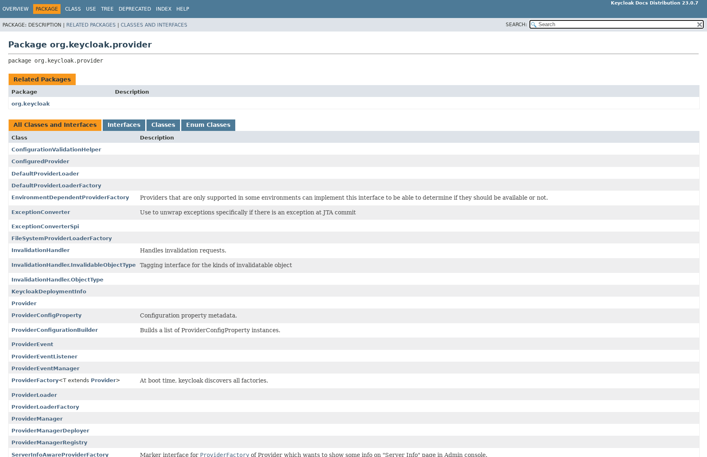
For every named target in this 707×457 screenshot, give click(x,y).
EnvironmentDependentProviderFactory (70, 197)
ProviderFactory (35, 380)
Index (163, 9)
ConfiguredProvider (40, 161)
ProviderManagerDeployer (50, 431)
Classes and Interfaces (154, 25)
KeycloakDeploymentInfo (48, 291)
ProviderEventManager (45, 368)
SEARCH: (516, 24)
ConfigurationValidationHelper (56, 149)
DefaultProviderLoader (45, 174)
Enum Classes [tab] (208, 125)
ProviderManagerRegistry (49, 442)
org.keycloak (30, 104)
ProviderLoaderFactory (45, 407)
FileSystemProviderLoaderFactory (61, 238)
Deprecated (135, 9)
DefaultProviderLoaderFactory (56, 185)
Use (91, 9)
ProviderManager (37, 419)
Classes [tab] (163, 125)
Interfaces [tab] (124, 125)
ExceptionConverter (40, 212)
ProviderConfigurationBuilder (54, 330)
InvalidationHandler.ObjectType (57, 280)
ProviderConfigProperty (46, 315)
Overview (15, 9)
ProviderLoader (34, 395)
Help (182, 9)
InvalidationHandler (40, 250)
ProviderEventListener (44, 356)
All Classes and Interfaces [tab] (55, 125)
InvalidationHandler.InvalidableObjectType (73, 265)
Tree (107, 9)
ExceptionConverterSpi (45, 226)
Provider (23, 303)
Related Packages (91, 25)
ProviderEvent (32, 344)
